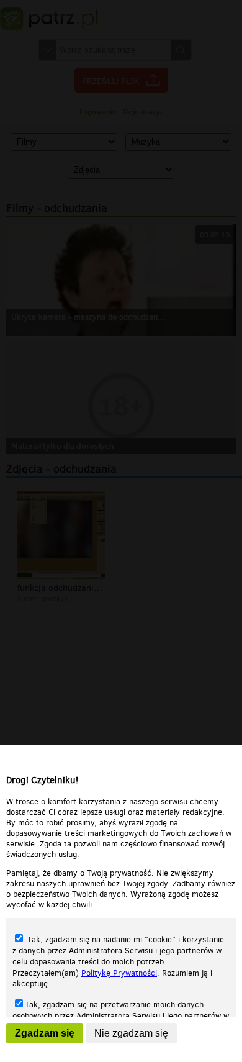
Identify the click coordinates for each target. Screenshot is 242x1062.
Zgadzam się (44, 1033)
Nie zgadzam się (131, 1033)
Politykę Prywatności (119, 973)
